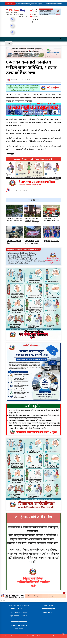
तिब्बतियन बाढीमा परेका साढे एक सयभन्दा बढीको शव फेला (34, 4)
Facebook (35, 19)
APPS (34, 14)
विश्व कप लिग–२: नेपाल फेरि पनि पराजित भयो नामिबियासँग (51, 241)
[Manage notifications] (63, 634)
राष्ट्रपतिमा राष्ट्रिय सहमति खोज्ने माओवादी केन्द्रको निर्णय (51, 219)
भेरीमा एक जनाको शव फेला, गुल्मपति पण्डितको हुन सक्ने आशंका (14, 242)
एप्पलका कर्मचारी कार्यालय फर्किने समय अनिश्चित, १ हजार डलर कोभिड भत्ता (31, 68)
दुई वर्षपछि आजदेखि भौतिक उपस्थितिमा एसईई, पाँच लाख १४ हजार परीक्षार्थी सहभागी (32, 242)
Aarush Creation (51, 636)
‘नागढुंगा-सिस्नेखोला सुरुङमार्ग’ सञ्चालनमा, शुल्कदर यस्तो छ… (14, 219)
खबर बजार (14, 80)
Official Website (35, 10)
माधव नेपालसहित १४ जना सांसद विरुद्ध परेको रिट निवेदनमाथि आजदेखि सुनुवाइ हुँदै (32, 220)
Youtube (35, 17)
